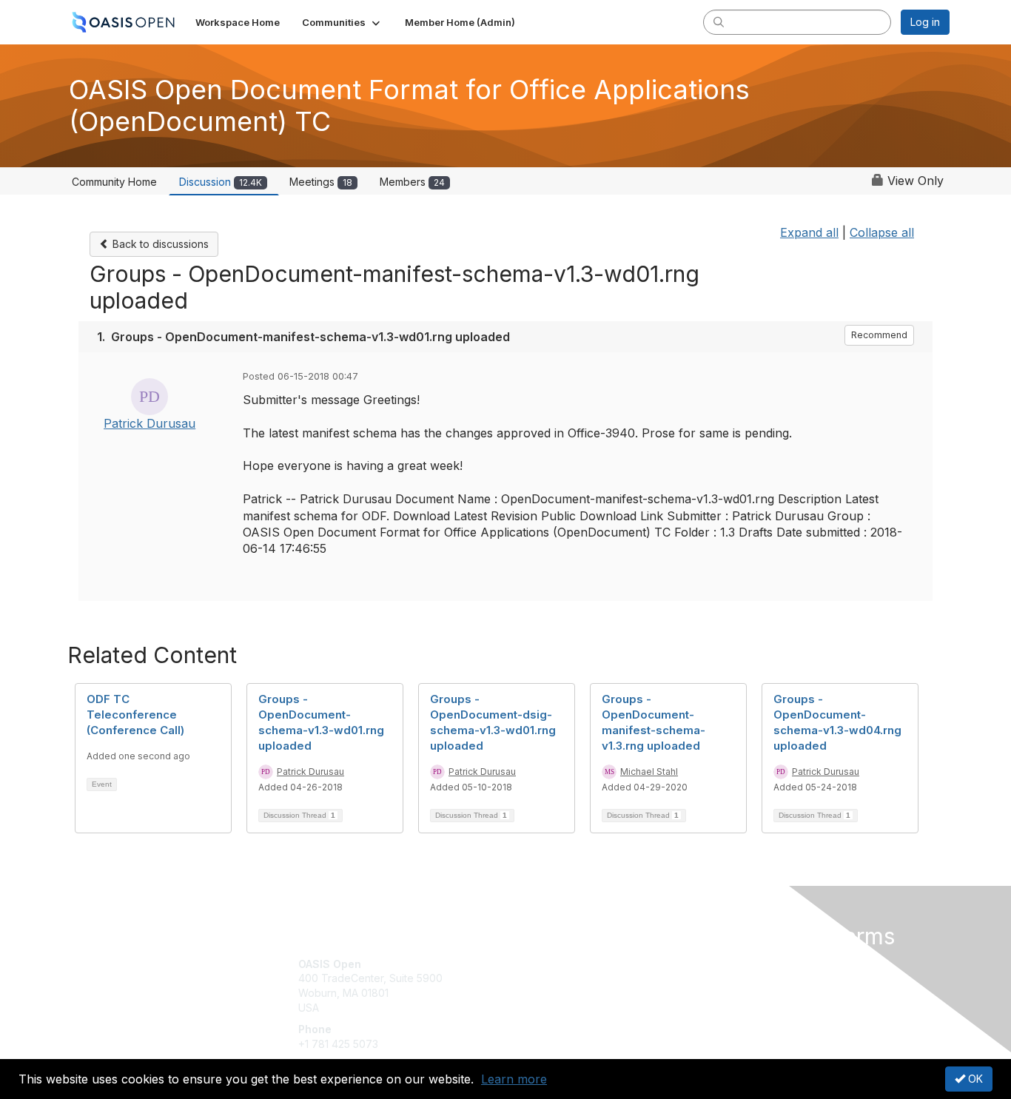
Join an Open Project (563, 985)
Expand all (809, 232)
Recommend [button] (879, 334)
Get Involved (542, 964)
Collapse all (882, 232)
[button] (342, 22)
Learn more (514, 1079)
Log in (925, 22)
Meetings (320, 181)
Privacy (743, 978)
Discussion (220, 181)
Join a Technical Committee (578, 1007)
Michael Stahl (649, 771)
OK (974, 1078)
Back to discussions (159, 244)
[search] (718, 21)
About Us (747, 964)
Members (412, 181)
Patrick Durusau (149, 423)
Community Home (114, 181)
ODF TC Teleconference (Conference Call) (135, 714)
